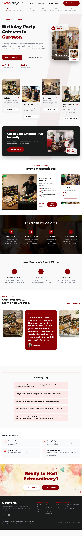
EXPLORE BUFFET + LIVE (71, 118)
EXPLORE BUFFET (31, 116)
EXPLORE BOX (11, 109)
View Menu (52, 204)
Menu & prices (39, 505)
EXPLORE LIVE (51, 109)
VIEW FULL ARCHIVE (73, 303)
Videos (57, 507)
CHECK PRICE (14, 149)
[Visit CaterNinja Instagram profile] (3, 515)
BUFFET (31, 3)
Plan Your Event (69, 3)
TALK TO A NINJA (50, 487)
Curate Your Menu (33, 57)
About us (48, 504)
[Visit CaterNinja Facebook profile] (6, 515)
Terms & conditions (49, 512)
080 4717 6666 (71, 509)
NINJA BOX (21, 3)
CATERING (40, 3)
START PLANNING (31, 487)
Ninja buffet (38, 512)
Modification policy (49, 508)
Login (57, 3)
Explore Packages (11, 57)
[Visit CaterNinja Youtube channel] (9, 515)
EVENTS (50, 3)
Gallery (57, 504)
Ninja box (39, 509)
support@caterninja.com (73, 505)
